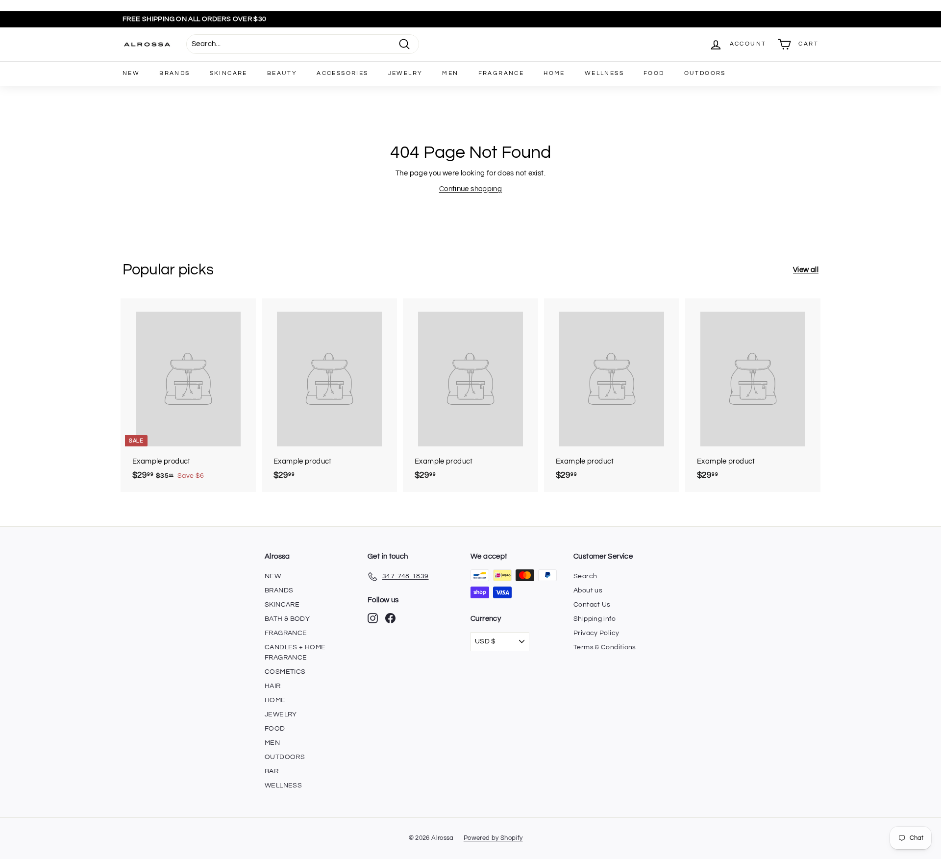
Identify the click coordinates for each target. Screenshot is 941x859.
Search (585, 576)
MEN (450, 73)
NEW (131, 73)
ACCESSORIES (342, 73)
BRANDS (174, 73)
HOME (554, 73)
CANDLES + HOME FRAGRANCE (295, 652)
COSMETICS (285, 671)
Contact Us (592, 604)
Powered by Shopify (493, 837)
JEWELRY (405, 73)
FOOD (654, 73)
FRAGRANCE (501, 73)
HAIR (273, 686)
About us (587, 590)
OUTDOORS (705, 73)
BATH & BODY (287, 618)
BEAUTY (282, 73)
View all (805, 269)
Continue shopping (470, 189)
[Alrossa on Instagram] (373, 618)
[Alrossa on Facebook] (390, 618)
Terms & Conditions (604, 647)
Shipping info (594, 618)
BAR (271, 771)
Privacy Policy (596, 633)
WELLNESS (604, 73)
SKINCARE (229, 73)
